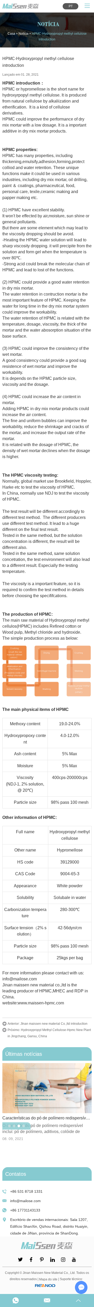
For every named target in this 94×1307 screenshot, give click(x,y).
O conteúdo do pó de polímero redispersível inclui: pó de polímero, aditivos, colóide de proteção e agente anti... (42, 1129)
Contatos (15, 1174)
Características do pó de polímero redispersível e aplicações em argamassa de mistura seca (47, 1118)
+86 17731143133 (25, 1210)
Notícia (23, 33)
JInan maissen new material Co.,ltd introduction (53, 1024)
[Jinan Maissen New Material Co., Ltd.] (20, 6)
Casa (11, 33)
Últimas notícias (23, 1054)
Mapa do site (48, 1279)
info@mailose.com (25, 1201)
